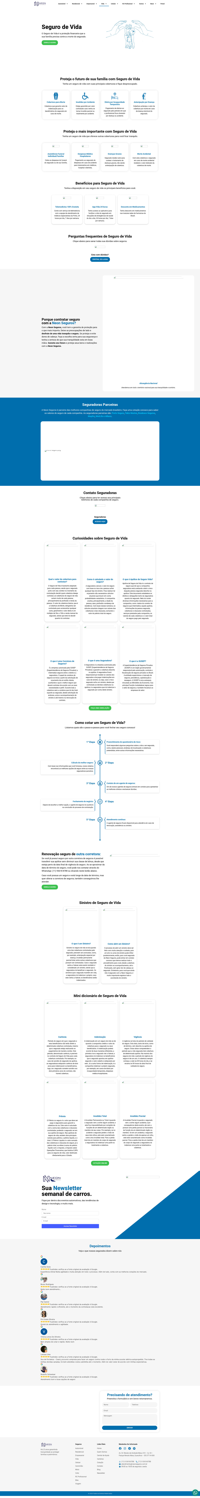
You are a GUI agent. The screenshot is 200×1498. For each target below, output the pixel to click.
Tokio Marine (131, 413)
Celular (113, 4)
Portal (163, 4)
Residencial (76, 4)
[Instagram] (125, 1448)
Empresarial (91, 4)
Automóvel (61, 4)
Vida (102, 4)
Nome (44, 1209)
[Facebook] (120, 1448)
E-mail (44, 1217)
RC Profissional (127, 4)
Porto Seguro (118, 413)
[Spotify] (134, 1448)
